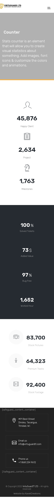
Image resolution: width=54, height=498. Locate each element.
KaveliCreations (32, 493)
